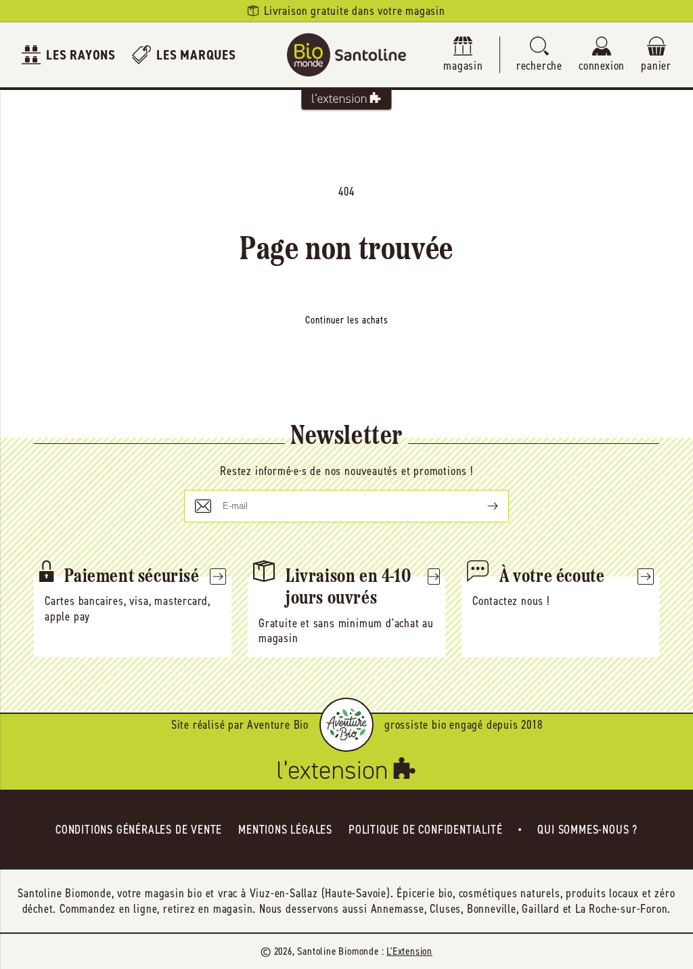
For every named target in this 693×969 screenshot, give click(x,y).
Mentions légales (285, 829)
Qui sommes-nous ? (587, 829)
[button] (539, 55)
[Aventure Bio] (346, 725)
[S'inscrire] (482, 506)
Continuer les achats (346, 320)
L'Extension (409, 951)
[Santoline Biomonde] (346, 54)
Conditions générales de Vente (138, 829)
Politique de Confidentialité (425, 829)
